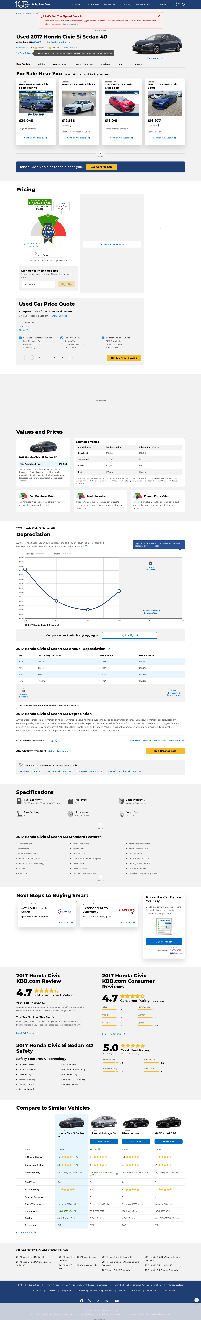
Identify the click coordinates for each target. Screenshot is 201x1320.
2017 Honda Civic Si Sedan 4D (158, 1265)
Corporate (66, 1290)
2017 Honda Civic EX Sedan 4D (30, 1257)
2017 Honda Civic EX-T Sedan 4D (117, 1257)
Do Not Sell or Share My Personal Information (86, 1285)
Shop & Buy (125, 4)
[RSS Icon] (98, 1300)
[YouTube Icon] (115, 1300)
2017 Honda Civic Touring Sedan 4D (161, 1270)
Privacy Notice (52, 1285)
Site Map (136, 1290)
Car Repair (161, 4)
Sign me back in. (70, 24)
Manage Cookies (175, 1285)
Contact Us (34, 1285)
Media (122, 1290)
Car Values (76, 4)
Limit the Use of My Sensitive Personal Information (138, 1285)
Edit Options (22, 47)
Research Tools (144, 4)
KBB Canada (169, 1290)
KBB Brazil (151, 1290)
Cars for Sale (92, 4)
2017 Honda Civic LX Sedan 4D (116, 1270)
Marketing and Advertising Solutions (95, 1290)
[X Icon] (90, 1300)
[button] (47, 914)
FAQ (20, 1285)
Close (109, 53)
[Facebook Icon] (83, 1300)
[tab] (23, 64)
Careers (51, 1290)
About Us (37, 1290)
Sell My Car (109, 4)
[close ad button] (196, 1300)
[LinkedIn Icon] (106, 1300)
